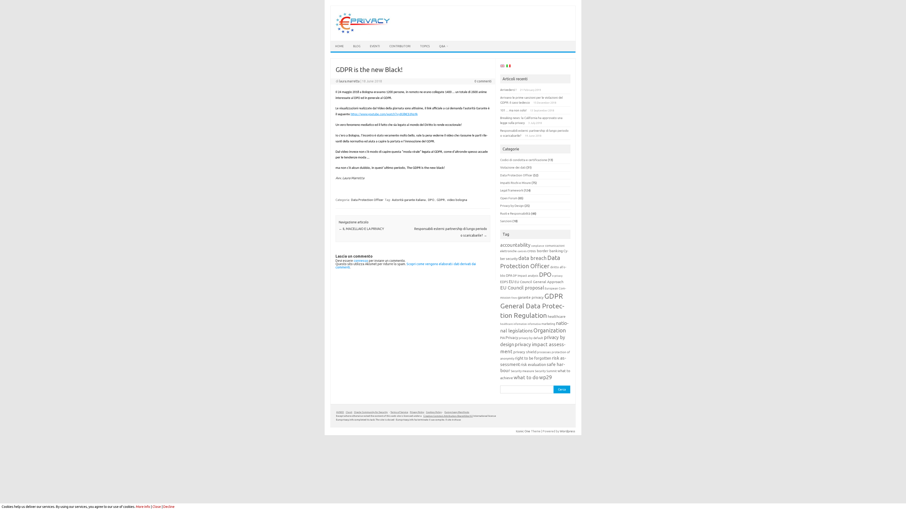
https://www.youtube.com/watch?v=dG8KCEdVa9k (384, 114)
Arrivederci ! (508, 89)
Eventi (375, 46)
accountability (515, 245)
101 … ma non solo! (513, 110)
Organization (549, 330)
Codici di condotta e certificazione (523, 160)
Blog (357, 46)
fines (514, 297)
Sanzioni (506, 221)
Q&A (442, 46)
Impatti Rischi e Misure (515, 182)
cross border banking (545, 251)
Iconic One (523, 431)
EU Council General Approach (538, 282)
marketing (548, 323)
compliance (537, 245)
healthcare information (513, 324)
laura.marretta (349, 81)
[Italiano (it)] (508, 66)
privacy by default (531, 338)
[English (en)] (502, 66)
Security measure (522, 371)
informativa (534, 324)
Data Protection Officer (367, 199)
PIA (502, 338)
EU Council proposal (522, 287)
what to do (526, 377)
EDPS (504, 282)
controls (522, 251)
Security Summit (546, 371)
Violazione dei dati (513, 167)
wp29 (545, 377)
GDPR (441, 199)
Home (339, 46)
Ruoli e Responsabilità (515, 213)
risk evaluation (533, 364)
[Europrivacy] (363, 33)
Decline (169, 507)
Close (156, 507)
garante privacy (531, 297)
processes (544, 352)
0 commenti (482, 81)
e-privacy (557, 275)
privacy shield (524, 352)
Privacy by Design (512, 205)
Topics (425, 46)
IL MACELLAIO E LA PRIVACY (361, 229)
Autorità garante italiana (409, 199)
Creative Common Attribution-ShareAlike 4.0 (448, 416)
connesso (361, 261)
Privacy (512, 338)
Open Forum (508, 198)
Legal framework (511, 190)
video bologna (457, 199)
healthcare (557, 316)
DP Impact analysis (525, 275)
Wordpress (567, 431)
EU (511, 281)
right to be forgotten (533, 358)
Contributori (400, 46)
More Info (143, 507)
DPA (509, 275)
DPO (431, 199)
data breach (532, 258)
